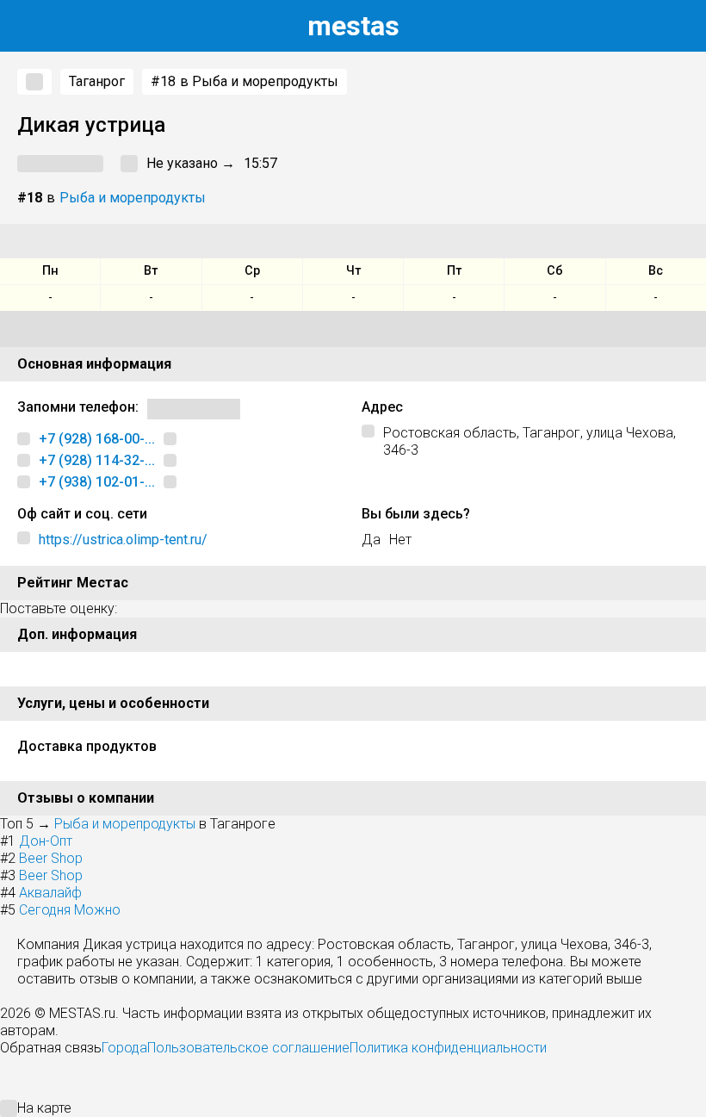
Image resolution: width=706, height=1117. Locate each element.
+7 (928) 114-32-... (97, 460)
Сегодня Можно (70, 910)
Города (124, 1047)
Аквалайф (50, 892)
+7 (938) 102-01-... (97, 481)
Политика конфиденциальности (448, 1047)
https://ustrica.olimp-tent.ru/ (123, 539)
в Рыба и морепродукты (244, 81)
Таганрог (97, 81)
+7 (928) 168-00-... (97, 438)
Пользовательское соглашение (248, 1047)
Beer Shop (51, 858)
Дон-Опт (45, 841)
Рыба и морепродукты (132, 197)
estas (353, 25)
